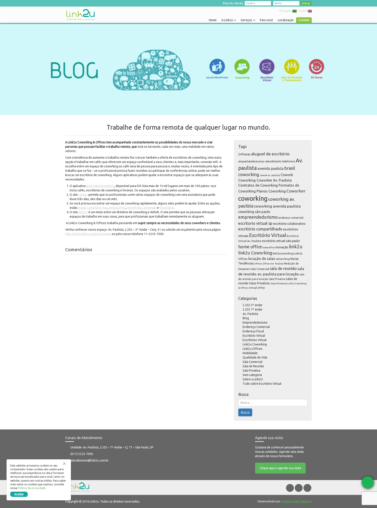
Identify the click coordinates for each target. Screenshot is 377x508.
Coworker (295, 191)
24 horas (244, 154)
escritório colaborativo (289, 223)
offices (258, 263)
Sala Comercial (259, 268)
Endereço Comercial (256, 327)
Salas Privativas (259, 283)
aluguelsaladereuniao (251, 161)
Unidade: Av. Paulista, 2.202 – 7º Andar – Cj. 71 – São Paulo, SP (111, 447)
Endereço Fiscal (253, 331)
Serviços (247, 20)
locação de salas (261, 259)
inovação (282, 247)
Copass (83, 194)
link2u (295, 246)
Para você (266, 20)
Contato (303, 20)
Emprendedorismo (255, 322)
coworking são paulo (254, 212)
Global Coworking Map (92, 207)
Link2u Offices (252, 348)
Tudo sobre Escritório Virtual (262, 383)
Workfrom (134, 207)
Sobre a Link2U (253, 379)
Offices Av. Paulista (273, 263)
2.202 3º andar (252, 305)
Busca (245, 412)
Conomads (149, 207)
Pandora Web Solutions (297, 501)
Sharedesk (166, 207)
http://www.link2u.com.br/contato (88, 234)
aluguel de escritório (270, 153)
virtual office (257, 287)
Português (285, 10)
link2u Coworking (255, 253)
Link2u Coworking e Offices (80, 14)
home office (250, 246)
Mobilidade (250, 353)
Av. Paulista (250, 314)
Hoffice (83, 212)
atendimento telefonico (280, 161)
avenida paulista (270, 168)
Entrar (306, 3)
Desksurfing (117, 207)
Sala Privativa (277, 279)
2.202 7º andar (252, 309)
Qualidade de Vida (255, 357)
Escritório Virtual (267, 235)
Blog (246, 318)
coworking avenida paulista (277, 206)
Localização (286, 20)
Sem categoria (252, 375)
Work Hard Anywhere (100, 186)
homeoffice (268, 247)
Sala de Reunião (253, 366)
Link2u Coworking (255, 344)
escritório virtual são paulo (281, 241)
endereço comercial (290, 217)
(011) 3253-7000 (81, 454)
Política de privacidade (32, 488)
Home (213, 20)
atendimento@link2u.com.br (89, 460)
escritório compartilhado (260, 229)
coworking (252, 198)
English (303, 10)
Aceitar (19, 494)
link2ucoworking (283, 253)
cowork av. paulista (270, 175)
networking (283, 258)
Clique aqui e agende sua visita (280, 468)
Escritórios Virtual (255, 340)
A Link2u (227, 20)
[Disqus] (146, 313)
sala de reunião (283, 268)
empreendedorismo (258, 217)
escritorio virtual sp (255, 223)
